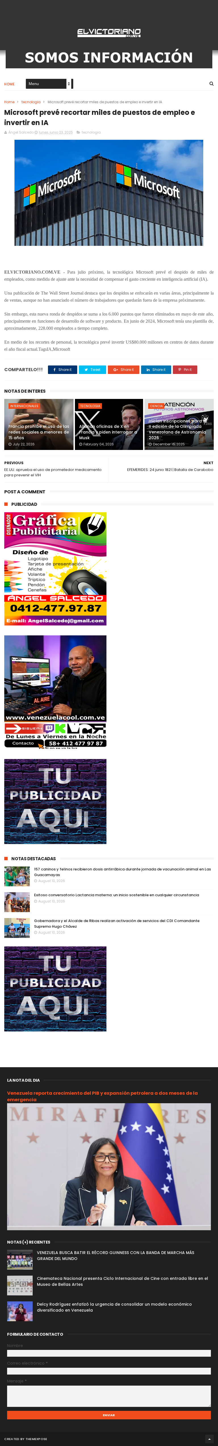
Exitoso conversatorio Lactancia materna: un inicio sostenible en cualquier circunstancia (116, 895)
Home (9, 84)
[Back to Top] (209, 1439)
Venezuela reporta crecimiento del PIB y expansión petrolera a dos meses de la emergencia (102, 1096)
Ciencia (156, 406)
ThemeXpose (36, 1439)
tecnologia (31, 102)
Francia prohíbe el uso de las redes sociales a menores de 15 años (39, 432)
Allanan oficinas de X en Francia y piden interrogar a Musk (108, 432)
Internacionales (24, 406)
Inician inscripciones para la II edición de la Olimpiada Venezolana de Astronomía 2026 (178, 429)
